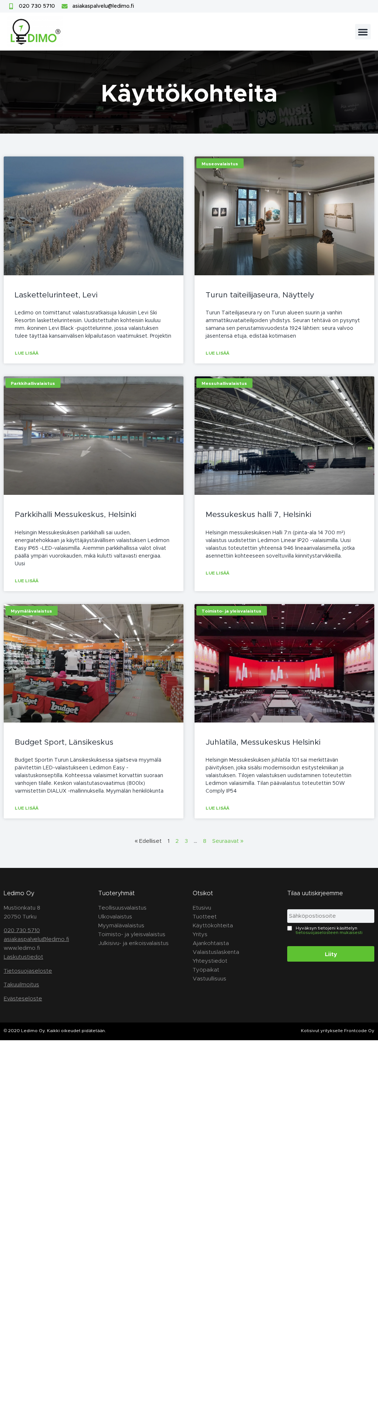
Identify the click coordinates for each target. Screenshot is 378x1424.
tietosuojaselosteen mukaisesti (329, 932)
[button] (363, 31)
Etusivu (202, 907)
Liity (331, 954)
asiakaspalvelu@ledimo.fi (36, 939)
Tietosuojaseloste (28, 971)
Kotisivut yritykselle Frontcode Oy (337, 1030)
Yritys (200, 934)
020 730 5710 (22, 930)
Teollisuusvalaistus (122, 907)
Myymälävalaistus (121, 925)
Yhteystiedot (210, 961)
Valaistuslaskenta (216, 952)
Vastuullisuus (209, 978)
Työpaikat (206, 969)
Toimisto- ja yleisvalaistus (131, 934)
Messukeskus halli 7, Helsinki (258, 514)
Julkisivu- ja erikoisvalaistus (133, 943)
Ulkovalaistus (115, 916)
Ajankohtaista (211, 943)
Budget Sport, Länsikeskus (64, 741)
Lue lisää (26, 352)
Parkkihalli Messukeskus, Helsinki (75, 514)
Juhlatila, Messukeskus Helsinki (263, 741)
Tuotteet (205, 916)
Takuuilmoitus (21, 984)
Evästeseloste (23, 998)
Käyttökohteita (213, 925)
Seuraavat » (227, 841)
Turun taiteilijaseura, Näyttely (260, 294)
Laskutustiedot (23, 957)
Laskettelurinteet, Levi (56, 294)
